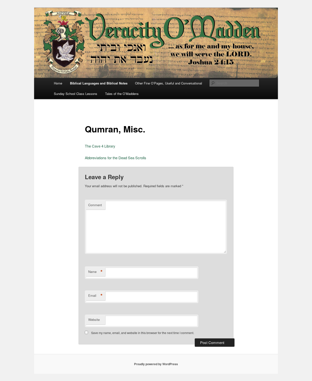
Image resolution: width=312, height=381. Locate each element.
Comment (95, 205)
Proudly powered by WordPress (156, 364)
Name (95, 272)
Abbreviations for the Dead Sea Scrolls (115, 157)
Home (58, 83)
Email (95, 295)
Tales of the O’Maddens (122, 93)
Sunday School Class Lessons (75, 93)
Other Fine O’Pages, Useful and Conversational (168, 83)
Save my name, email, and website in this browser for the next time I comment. (142, 333)
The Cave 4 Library (100, 146)
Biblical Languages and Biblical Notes (98, 83)
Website (94, 319)
